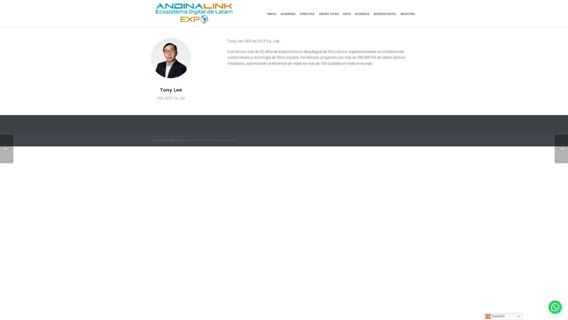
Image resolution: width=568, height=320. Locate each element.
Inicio (271, 14)
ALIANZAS (362, 14)
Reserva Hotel (385, 14)
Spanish (498, 316)
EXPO (347, 14)
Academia (288, 14)
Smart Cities (329, 14)
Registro (408, 14)
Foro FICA (307, 14)
